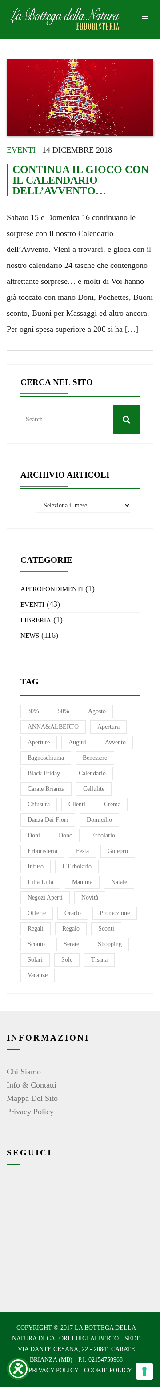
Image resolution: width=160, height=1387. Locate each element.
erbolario (103, 835)
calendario (92, 773)
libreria (35, 620)
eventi (21, 149)
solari (35, 959)
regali (36, 928)
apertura (108, 726)
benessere (95, 757)
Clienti (76, 804)
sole (66, 959)
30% (33, 711)
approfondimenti (51, 589)
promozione (115, 913)
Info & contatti (31, 1085)
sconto (36, 944)
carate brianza (46, 789)
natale (119, 882)
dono (65, 835)
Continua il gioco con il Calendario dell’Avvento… (80, 180)
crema (112, 804)
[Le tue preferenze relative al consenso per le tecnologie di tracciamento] (144, 1371)
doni (34, 835)
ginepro (118, 851)
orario (72, 913)
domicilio (99, 820)
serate (71, 944)
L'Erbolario (77, 866)
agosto (97, 711)
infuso (36, 866)
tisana (99, 959)
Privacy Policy (30, 1111)
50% (63, 711)
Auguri (77, 742)
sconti (106, 928)
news (29, 635)
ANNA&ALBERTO (53, 726)
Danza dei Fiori (48, 820)
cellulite (93, 789)
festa (82, 851)
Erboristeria (42, 851)
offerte (37, 913)
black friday (44, 773)
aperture (39, 742)
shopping (110, 944)
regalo (71, 928)
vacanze (38, 975)
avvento (115, 742)
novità (89, 897)
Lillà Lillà (40, 882)
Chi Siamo (24, 1071)
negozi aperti (45, 897)
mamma (82, 882)
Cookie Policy (108, 1370)
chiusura (39, 804)
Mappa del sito (32, 1098)
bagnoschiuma (46, 757)
